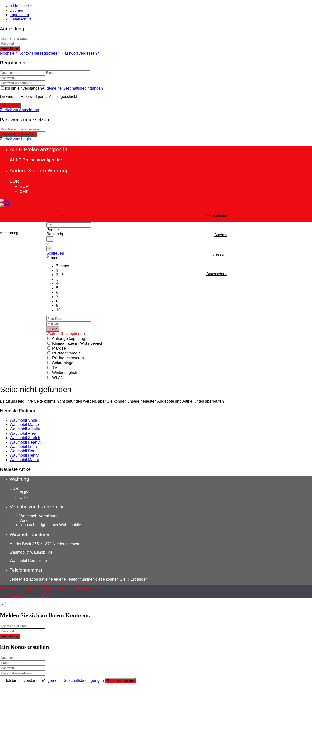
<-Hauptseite (21, 6)
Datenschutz (20, 19)
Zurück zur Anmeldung (19, 110)
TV (54, 368)
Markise (59, 348)
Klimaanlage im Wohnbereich (77, 343)
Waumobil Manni (24, 460)
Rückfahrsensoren (68, 358)
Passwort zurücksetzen (18, 134)
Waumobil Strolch (25, 438)
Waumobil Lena (23, 446)
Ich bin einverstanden (54, 88)
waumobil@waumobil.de (31, 552)
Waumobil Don (22, 451)
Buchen (16, 10)
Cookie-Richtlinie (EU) (29, 596)
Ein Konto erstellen (120, 681)
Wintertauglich (64, 373)
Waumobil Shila (23, 420)
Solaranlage (62, 363)
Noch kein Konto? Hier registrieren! (30, 53)
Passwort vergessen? (80, 53)
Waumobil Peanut (25, 442)
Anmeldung (10, 48)
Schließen (55, 253)
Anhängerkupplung (68, 338)
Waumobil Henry (24, 455)
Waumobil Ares (23, 433)
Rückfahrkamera (66, 353)
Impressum (19, 15)
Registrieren (10, 105)
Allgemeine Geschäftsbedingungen (72, 88)
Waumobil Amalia (25, 429)
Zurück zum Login (15, 139)
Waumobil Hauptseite (28, 560)
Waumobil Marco (24, 425)
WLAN (58, 377)
